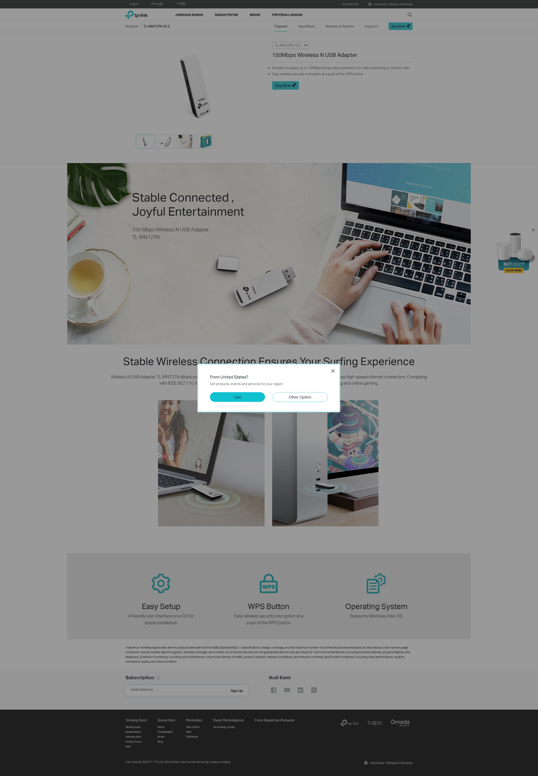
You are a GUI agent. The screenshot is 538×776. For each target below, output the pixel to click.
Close (333, 370)
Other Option (300, 397)
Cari (237, 397)
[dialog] (269, 388)
